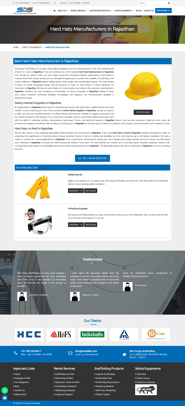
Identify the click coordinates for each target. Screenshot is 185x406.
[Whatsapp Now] (4, 390)
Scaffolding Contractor (66, 386)
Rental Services (78, 11)
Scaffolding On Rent (64, 374)
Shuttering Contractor (65, 390)
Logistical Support (64, 394)
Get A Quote (144, 112)
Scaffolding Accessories (107, 382)
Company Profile (22, 378)
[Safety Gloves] (38, 187)
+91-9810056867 (42, 3)
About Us (62, 11)
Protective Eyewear (77, 208)
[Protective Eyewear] (38, 221)
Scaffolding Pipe (103, 378)
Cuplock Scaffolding (105, 374)
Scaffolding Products (100, 11)
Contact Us (149, 11)
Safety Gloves (75, 174)
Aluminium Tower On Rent (67, 382)
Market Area (20, 394)
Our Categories (21, 382)
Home (16, 47)
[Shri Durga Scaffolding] (24, 10)
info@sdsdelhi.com (86, 351)
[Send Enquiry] (4, 397)
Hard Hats (141, 374)
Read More (74, 191)
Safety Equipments (123, 11)
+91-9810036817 (22, 3)
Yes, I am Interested (94, 158)
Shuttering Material (104, 386)
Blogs (139, 11)
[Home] (54, 9)
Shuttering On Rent (64, 378)
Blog (16, 386)
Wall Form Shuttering (105, 390)
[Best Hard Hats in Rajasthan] (143, 87)
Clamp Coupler (102, 394)
